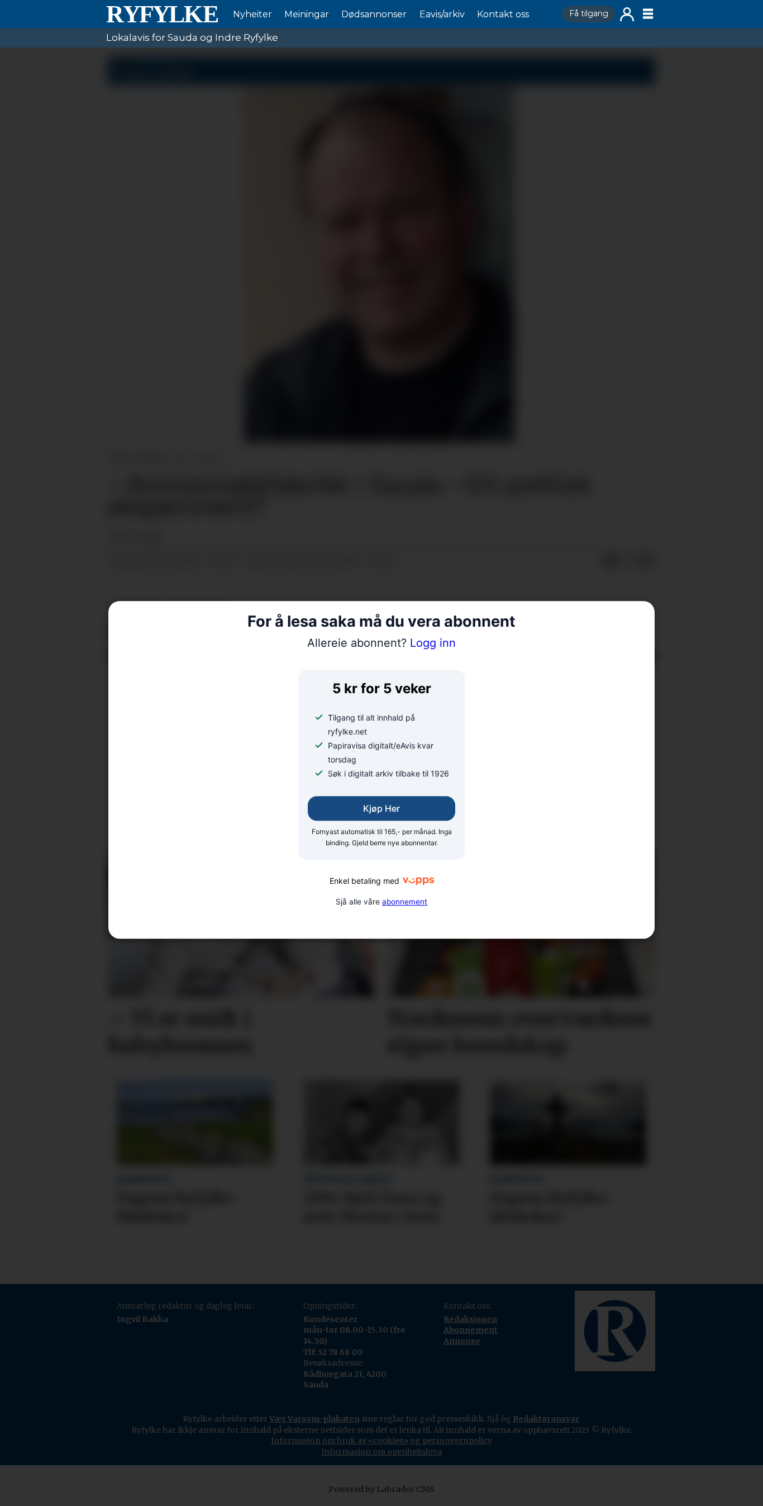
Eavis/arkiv (442, 14)
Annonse (462, 1341)
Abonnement (471, 1330)
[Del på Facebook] (610, 561)
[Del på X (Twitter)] (627, 561)
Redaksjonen (470, 1319)
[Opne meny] (648, 14)
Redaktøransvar (546, 1419)
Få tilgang (588, 13)
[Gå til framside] (162, 14)
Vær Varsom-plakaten (314, 1419)
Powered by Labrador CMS (381, 1489)
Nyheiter (252, 14)
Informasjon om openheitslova (381, 1452)
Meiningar (306, 14)
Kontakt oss (503, 14)
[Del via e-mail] (645, 561)
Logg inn (627, 14)
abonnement (404, 901)
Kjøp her (381, 808)
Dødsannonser (374, 14)
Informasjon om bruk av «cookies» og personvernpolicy (381, 1441)
